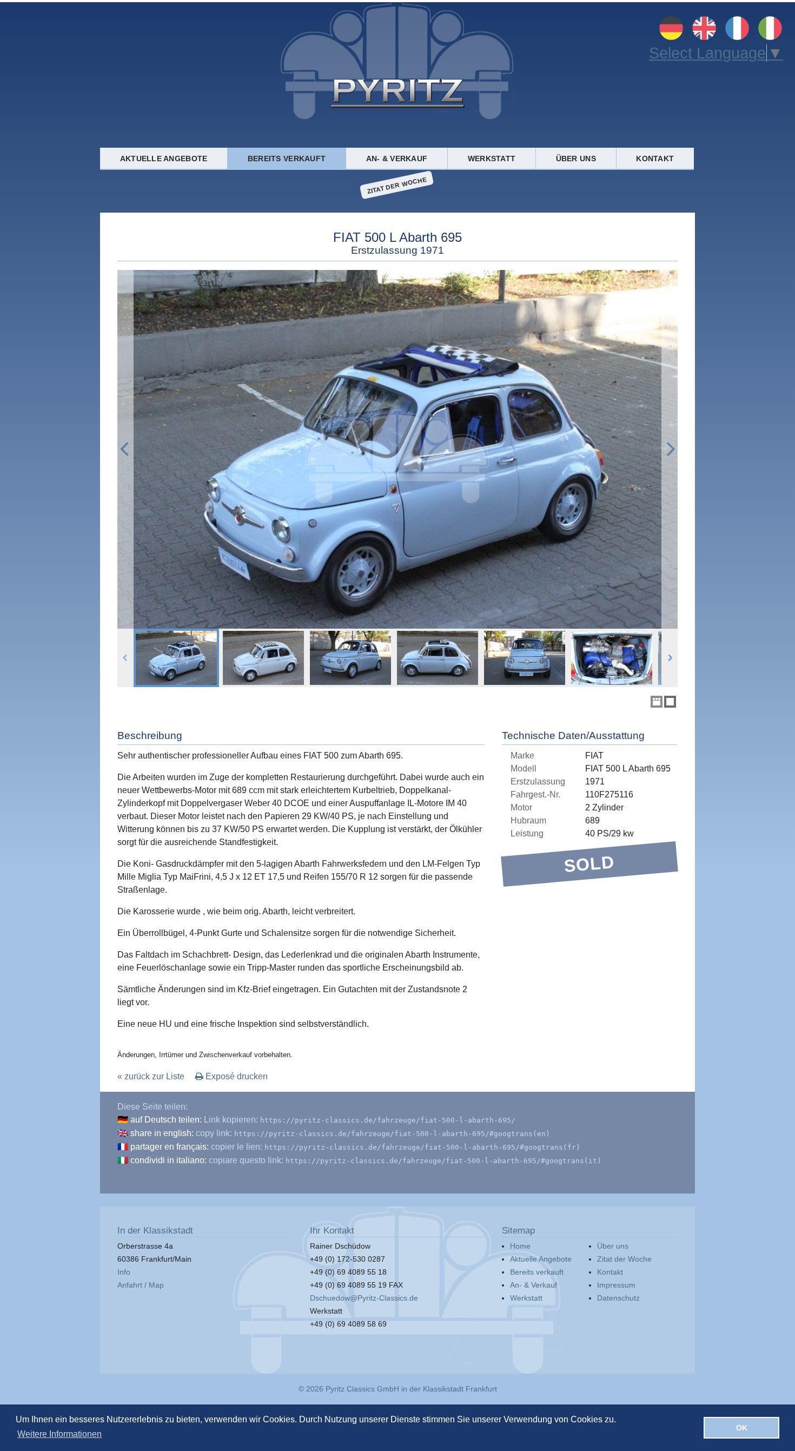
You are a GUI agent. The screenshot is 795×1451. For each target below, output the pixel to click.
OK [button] (741, 1427)
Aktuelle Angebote (164, 158)
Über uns (576, 158)
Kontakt (655, 158)
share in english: (162, 1133)
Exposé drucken (235, 1076)
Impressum (616, 1285)
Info (123, 1272)
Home (520, 1246)
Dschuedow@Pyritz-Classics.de (364, 1298)
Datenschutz (618, 1298)
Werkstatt (491, 158)
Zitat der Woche (397, 184)
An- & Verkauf (397, 158)
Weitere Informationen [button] (59, 1434)
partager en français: (169, 1146)
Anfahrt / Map (140, 1285)
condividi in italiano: (168, 1160)
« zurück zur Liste (150, 1076)
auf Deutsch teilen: (166, 1119)
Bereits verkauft (287, 158)
